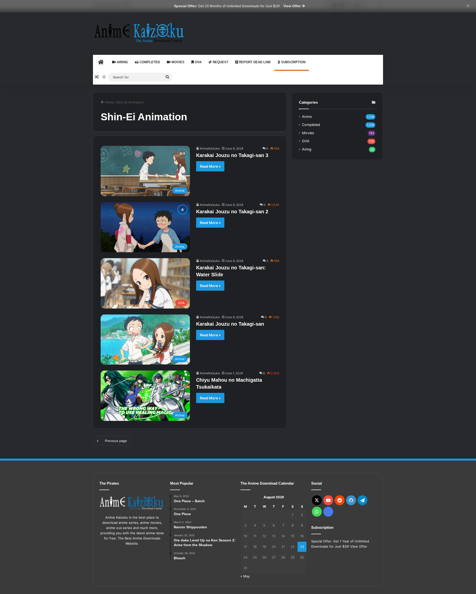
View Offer (292, 6)
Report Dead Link (254, 62)
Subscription (292, 62)
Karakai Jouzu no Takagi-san (230, 324)
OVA (198, 62)
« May (245, 576)
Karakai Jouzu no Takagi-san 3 (232, 155)
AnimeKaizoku (210, 148)
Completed (149, 62)
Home (109, 102)
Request (220, 62)
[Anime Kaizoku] (139, 32)
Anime (307, 117)
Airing (122, 62)
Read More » (210, 166)
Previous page (116, 441)
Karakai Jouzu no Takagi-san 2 (232, 211)
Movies (177, 62)
